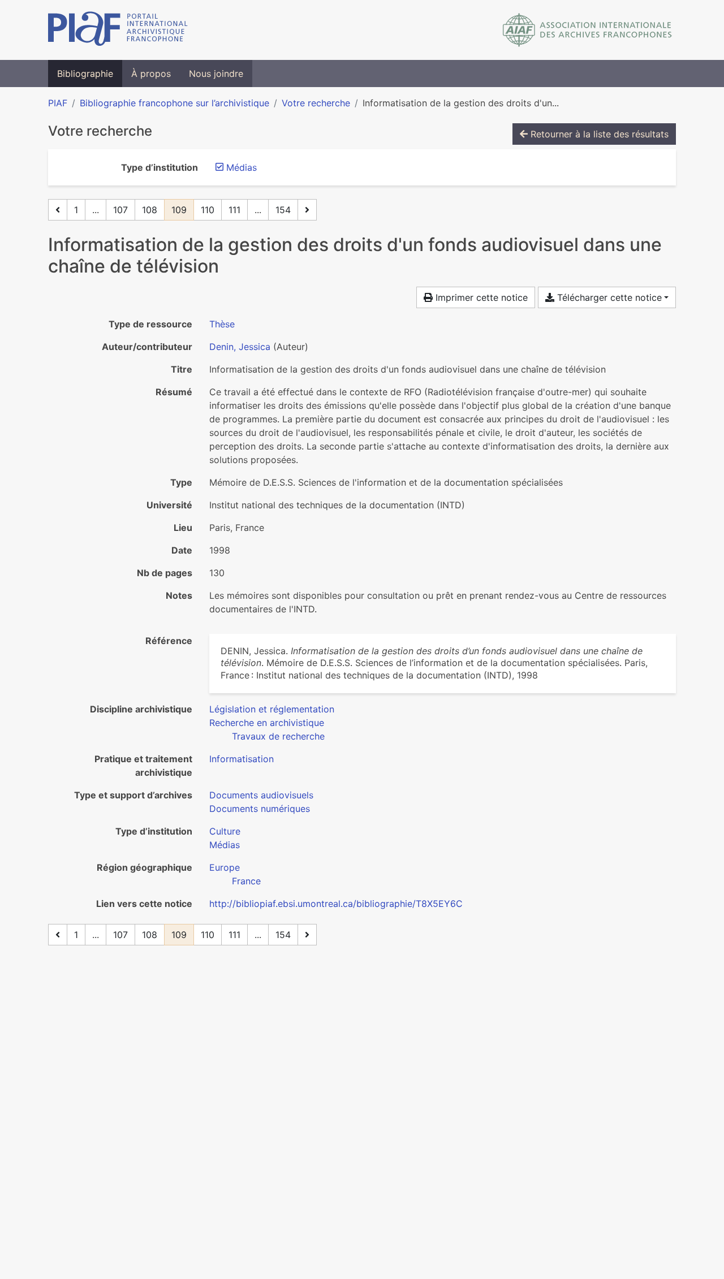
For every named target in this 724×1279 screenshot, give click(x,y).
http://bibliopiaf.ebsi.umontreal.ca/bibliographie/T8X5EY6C (336, 903)
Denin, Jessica (239, 346)
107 (120, 209)
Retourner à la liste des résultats (598, 134)
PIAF (57, 103)
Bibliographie (85, 73)
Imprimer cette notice (480, 297)
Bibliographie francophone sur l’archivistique (174, 103)
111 (234, 209)
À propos (151, 73)
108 (149, 209)
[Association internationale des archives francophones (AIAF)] (587, 30)
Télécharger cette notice (608, 297)
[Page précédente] (57, 210)
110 (207, 209)
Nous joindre (216, 73)
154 (283, 209)
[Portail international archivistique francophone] (118, 30)
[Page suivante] (307, 210)
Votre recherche (316, 103)
